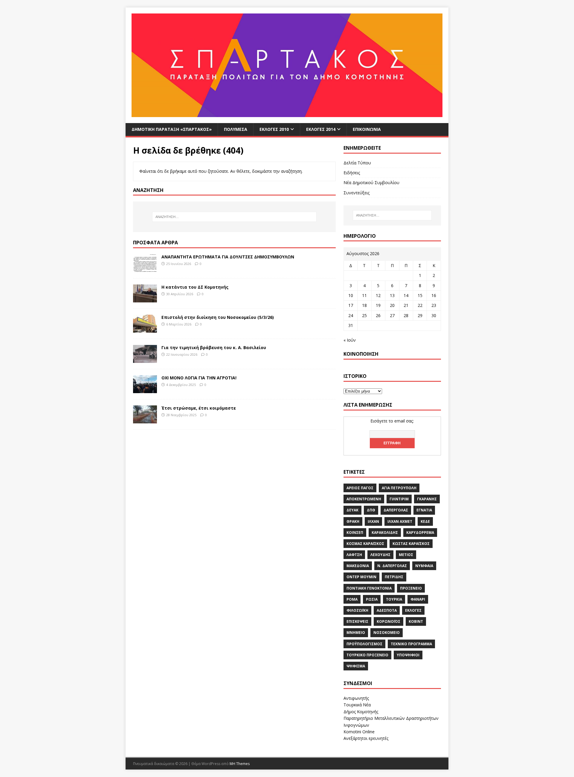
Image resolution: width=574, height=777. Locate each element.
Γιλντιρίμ (399, 499)
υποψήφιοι (408, 655)
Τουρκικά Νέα (357, 705)
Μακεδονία (357, 565)
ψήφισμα (355, 666)
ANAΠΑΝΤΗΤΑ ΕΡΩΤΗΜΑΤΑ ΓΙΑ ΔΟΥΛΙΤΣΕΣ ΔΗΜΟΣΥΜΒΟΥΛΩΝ (227, 257)
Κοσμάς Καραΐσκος (365, 543)
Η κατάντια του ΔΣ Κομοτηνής (194, 287)
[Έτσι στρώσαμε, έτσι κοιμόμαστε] (145, 419)
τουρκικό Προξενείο (367, 655)
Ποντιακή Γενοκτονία (369, 588)
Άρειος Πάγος (359, 487)
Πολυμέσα (235, 129)
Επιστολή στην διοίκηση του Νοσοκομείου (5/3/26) (217, 317)
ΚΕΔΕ (425, 521)
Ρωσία (372, 599)
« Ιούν (350, 340)
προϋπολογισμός (364, 643)
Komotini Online (359, 731)
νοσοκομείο (386, 632)
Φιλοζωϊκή (357, 610)
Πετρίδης (394, 576)
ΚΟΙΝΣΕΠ (354, 532)
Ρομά (352, 599)
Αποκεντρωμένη (363, 499)
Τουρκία (394, 599)
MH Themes (240, 763)
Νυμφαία (424, 565)
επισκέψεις (357, 621)
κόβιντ (416, 621)
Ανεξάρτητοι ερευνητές (366, 738)
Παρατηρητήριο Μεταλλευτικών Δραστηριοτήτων (391, 718)
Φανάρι (417, 599)
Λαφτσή (354, 554)
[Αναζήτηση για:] (234, 217)
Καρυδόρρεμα (420, 532)
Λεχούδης (380, 554)
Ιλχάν (373, 521)
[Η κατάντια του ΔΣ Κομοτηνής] (145, 299)
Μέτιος (406, 554)
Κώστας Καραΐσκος (411, 543)
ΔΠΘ (371, 510)
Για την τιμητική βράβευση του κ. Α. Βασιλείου (213, 347)
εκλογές (413, 610)
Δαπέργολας (396, 510)
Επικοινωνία (367, 129)
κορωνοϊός (388, 621)
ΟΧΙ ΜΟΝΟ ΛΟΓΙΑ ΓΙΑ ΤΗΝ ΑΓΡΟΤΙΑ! (198, 378)
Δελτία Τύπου (357, 163)
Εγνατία (424, 510)
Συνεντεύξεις (357, 193)
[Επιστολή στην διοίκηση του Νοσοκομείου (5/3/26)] (145, 329)
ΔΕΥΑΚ (352, 510)
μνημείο (355, 632)
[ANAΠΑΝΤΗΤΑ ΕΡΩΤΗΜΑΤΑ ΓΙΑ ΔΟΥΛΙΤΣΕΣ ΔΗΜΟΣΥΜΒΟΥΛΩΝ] (145, 268)
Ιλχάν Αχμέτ (399, 521)
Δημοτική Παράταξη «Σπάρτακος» (172, 129)
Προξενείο (411, 588)
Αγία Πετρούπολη (399, 487)
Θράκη (352, 521)
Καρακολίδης (385, 532)
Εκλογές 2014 (320, 129)
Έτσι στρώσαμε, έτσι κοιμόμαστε (198, 408)
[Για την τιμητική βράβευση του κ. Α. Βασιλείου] (145, 359)
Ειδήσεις (352, 172)
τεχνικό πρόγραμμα (411, 643)
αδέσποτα (387, 610)
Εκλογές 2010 (274, 129)
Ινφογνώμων (356, 725)
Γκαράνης (427, 499)
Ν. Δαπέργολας (392, 565)
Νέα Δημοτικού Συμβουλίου (371, 182)
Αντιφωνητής (356, 698)
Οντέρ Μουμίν (361, 576)
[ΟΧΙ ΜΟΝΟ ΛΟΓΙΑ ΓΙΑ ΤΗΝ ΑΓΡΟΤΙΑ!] (145, 389)
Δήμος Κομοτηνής (361, 711)
